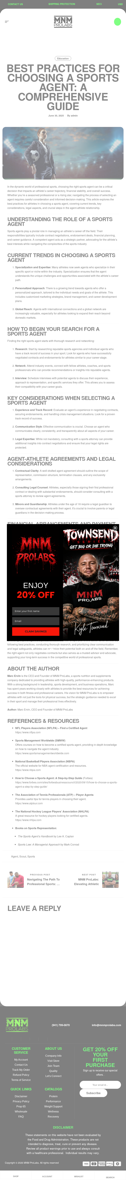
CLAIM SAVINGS (36, 631)
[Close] (115, 528)
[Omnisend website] (63, 648)
